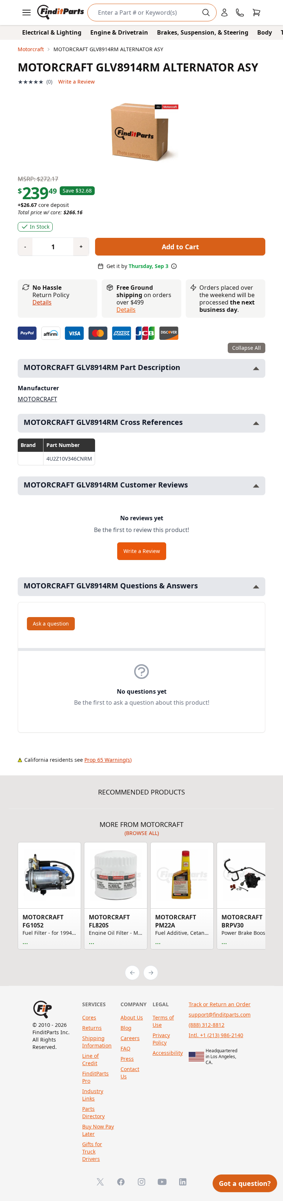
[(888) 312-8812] (240, 12)
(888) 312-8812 (206, 1024)
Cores (89, 1017)
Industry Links (92, 1095)
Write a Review (76, 81)
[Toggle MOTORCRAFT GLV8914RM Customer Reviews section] (256, 486)
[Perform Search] (206, 12)
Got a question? (245, 1183)
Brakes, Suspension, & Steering (202, 32)
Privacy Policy (161, 1039)
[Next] (150, 972)
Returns (92, 1027)
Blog (126, 1027)
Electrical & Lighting (51, 32)
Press (127, 1058)
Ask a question (51, 623)
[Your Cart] (256, 12)
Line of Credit (90, 1059)
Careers (130, 1038)
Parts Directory (93, 1112)
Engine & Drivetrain (119, 32)
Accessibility (168, 1052)
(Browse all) (142, 833)
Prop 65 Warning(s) (108, 759)
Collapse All (246, 347)
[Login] (224, 12)
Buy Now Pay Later (98, 1130)
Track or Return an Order (220, 1004)
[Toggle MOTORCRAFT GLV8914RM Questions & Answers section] (256, 587)
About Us (131, 1017)
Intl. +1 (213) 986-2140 (216, 1035)
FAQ (125, 1048)
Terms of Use (163, 1021)
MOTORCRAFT (37, 399)
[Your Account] (224, 12)
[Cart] (256, 12)
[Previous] (132, 972)
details (126, 309)
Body (264, 32)
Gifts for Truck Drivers (92, 1151)
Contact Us (129, 1073)
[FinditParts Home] (61, 12)
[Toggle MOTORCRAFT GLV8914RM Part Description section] (256, 368)
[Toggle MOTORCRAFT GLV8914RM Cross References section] (256, 423)
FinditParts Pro (95, 1077)
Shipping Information (97, 1042)
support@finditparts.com (220, 1014)
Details (42, 302)
